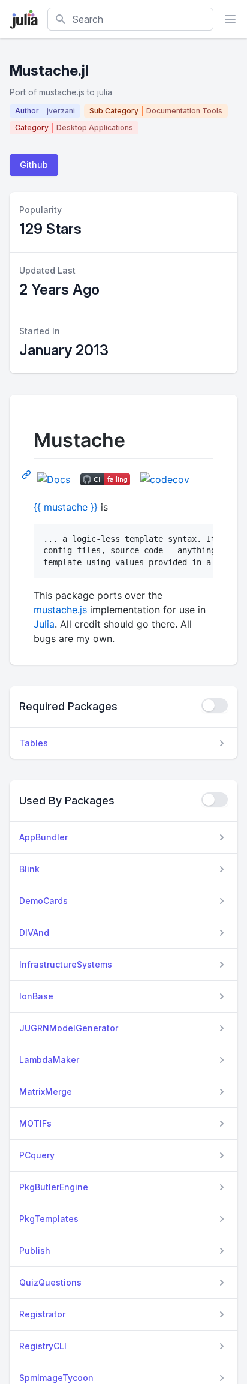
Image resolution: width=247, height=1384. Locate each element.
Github (34, 165)
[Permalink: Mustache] (28, 474)
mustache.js (60, 610)
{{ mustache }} (66, 507)
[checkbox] (214, 705)
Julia (44, 624)
